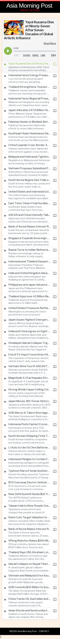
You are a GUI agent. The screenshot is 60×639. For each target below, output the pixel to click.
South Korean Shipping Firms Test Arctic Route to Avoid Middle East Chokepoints (29, 435)
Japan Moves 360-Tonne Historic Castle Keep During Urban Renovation (29, 401)
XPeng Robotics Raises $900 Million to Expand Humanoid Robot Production (29, 540)
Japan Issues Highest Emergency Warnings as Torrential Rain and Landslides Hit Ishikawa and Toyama (29, 319)
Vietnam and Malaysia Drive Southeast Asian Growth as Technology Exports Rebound (29, 575)
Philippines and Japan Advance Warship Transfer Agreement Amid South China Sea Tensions (29, 284)
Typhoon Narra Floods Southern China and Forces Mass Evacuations (29, 470)
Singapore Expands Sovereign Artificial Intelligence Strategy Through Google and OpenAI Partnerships (29, 238)
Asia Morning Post (29, 5)
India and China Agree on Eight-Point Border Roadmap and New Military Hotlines (29, 331)
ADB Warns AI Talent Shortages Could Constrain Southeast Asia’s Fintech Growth (29, 412)
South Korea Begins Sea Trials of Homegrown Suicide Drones (29, 180)
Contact (44, 631)
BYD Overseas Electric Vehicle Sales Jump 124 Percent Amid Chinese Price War (29, 482)
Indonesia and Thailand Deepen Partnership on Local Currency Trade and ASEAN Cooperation (29, 261)
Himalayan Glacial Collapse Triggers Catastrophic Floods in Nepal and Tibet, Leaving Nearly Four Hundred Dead (29, 343)
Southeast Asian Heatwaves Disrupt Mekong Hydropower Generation (29, 133)
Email (35, 55)
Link (43, 55)
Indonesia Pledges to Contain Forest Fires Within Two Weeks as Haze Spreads (29, 459)
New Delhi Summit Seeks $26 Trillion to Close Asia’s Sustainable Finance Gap (29, 494)
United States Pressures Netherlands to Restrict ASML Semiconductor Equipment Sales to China (29, 308)
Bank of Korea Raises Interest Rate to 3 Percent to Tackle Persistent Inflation (29, 529)
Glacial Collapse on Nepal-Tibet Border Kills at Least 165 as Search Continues (29, 564)
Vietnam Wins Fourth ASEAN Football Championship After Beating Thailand (29, 366)
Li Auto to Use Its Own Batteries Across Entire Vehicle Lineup (29, 447)
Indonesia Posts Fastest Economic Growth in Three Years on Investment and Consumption (29, 424)
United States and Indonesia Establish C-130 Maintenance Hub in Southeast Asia (29, 191)
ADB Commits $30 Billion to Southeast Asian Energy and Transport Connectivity (29, 587)
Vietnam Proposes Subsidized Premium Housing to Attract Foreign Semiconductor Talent (29, 168)
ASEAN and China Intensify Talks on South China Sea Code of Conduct (29, 214)
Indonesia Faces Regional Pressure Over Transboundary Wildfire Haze (29, 98)
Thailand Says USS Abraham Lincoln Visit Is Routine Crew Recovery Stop (29, 552)
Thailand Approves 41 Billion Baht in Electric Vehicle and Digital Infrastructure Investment (29, 296)
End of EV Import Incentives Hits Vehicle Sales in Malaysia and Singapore (29, 354)
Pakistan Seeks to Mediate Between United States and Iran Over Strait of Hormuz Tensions (29, 121)
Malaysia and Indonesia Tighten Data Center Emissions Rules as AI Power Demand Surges (29, 156)
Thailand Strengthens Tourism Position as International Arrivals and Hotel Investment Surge (29, 86)
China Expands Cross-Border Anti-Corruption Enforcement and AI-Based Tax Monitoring (29, 145)
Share (26, 55)
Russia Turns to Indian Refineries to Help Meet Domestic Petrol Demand (29, 249)
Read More (50, 43)
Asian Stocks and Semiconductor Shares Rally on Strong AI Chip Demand (29, 610)
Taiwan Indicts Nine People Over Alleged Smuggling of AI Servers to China (29, 505)
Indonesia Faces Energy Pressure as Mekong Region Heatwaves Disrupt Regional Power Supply (29, 75)
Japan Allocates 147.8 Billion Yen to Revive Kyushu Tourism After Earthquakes (29, 110)
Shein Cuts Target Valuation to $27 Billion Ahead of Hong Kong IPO (29, 517)
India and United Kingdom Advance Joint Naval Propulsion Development (29, 273)
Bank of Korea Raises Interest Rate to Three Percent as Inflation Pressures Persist (29, 226)
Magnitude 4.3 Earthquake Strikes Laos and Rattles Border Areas (29, 377)
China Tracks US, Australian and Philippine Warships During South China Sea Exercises (29, 598)
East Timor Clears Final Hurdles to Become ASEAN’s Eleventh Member (29, 203)
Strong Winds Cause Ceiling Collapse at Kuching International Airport (29, 389)
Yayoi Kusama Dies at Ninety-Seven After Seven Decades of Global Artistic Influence (29, 63)
